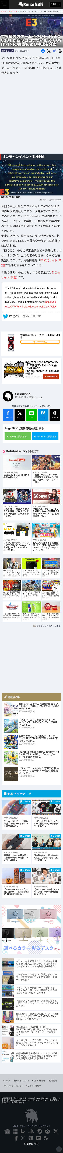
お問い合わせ (39, 1080)
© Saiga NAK (31, 1143)
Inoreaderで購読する (47, 436)
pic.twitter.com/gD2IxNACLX (40, 306)
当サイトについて (21, 1080)
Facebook (8, 417)
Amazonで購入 (41, 342)
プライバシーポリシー (13, 1085)
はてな (43, 414)
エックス (20, 417)
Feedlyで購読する (18, 436)
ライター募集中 (34, 1085)
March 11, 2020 (33, 316)
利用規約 (53, 1080)
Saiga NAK (31, 4)
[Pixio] (31, 953)
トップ (7, 1080)
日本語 (54, 4)
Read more (50, 377)
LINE (31, 417)
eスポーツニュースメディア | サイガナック (31, 1126)
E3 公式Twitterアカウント (54, 200)
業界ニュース (7, 50)
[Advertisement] (31, 116)
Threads (55, 417)
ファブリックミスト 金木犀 (48, 625)
